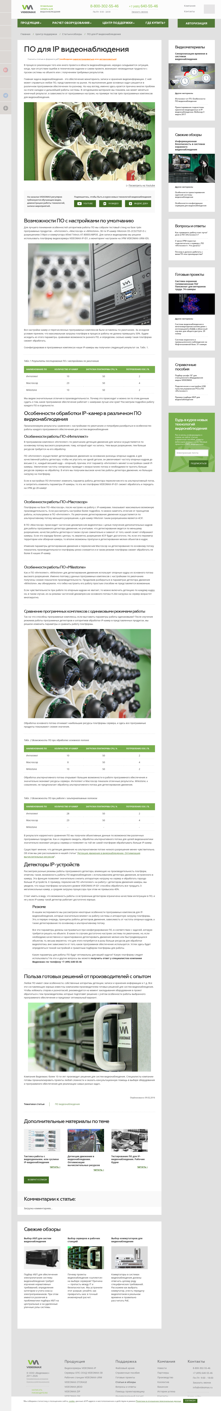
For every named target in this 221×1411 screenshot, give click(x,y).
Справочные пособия (185, 366)
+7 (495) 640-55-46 (203, 1372)
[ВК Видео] (5, 69)
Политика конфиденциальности (38, 1382)
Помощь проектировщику (130, 1391)
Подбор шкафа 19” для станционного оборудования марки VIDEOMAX (189, 377)
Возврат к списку (37, 1180)
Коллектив (163, 1382)
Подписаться (198, 464)
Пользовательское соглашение (37, 1379)
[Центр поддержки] (5, 31)
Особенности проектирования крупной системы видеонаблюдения (190, 194)
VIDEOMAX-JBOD (73, 1386)
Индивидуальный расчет (130, 1396)
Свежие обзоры (188, 134)
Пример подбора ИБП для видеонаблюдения (187, 398)
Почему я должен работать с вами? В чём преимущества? (189, 252)
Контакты (189, 11)
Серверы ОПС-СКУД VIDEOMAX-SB (84, 1372)
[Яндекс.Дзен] (5, 108)
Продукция (75, 1361)
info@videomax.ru (203, 1387)
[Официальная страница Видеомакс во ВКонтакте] (5, 82)
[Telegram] (5, 95)
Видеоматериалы (190, 47)
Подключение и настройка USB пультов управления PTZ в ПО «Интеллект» (190, 388)
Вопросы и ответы (190, 226)
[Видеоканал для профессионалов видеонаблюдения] (5, 57)
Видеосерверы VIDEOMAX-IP (80, 1368)
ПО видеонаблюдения (67, 1104)
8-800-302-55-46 (104, 6)
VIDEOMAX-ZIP (72, 1391)
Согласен (190, 1401)
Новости (162, 1368)
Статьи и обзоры (126, 1382)
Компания (189, 5)
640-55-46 (143, 6)
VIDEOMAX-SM (72, 1396)
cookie (72, 1401)
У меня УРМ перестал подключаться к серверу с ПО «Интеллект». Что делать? (189, 243)
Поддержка (126, 1361)
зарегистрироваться (83, 59)
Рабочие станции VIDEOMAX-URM (83, 1377)
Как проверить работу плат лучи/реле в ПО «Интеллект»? (191, 233)
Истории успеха (166, 1391)
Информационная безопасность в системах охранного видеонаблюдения (190, 145)
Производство (165, 1377)
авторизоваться (107, 59)
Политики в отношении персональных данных (158, 1401)
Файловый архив (125, 1368)
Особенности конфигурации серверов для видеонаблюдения (190, 204)
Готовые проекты (189, 274)
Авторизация (196, 23)
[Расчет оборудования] (5, 18)
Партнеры (163, 1372)
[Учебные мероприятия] (5, 44)
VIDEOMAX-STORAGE (76, 1382)
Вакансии (162, 1386)
